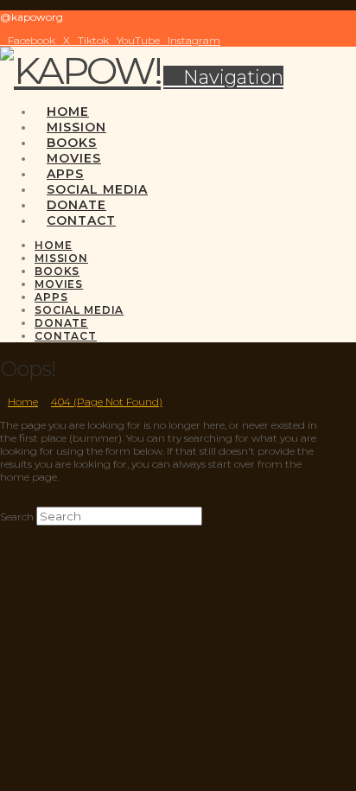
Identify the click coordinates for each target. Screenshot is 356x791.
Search (17, 516)
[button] (223, 77)
